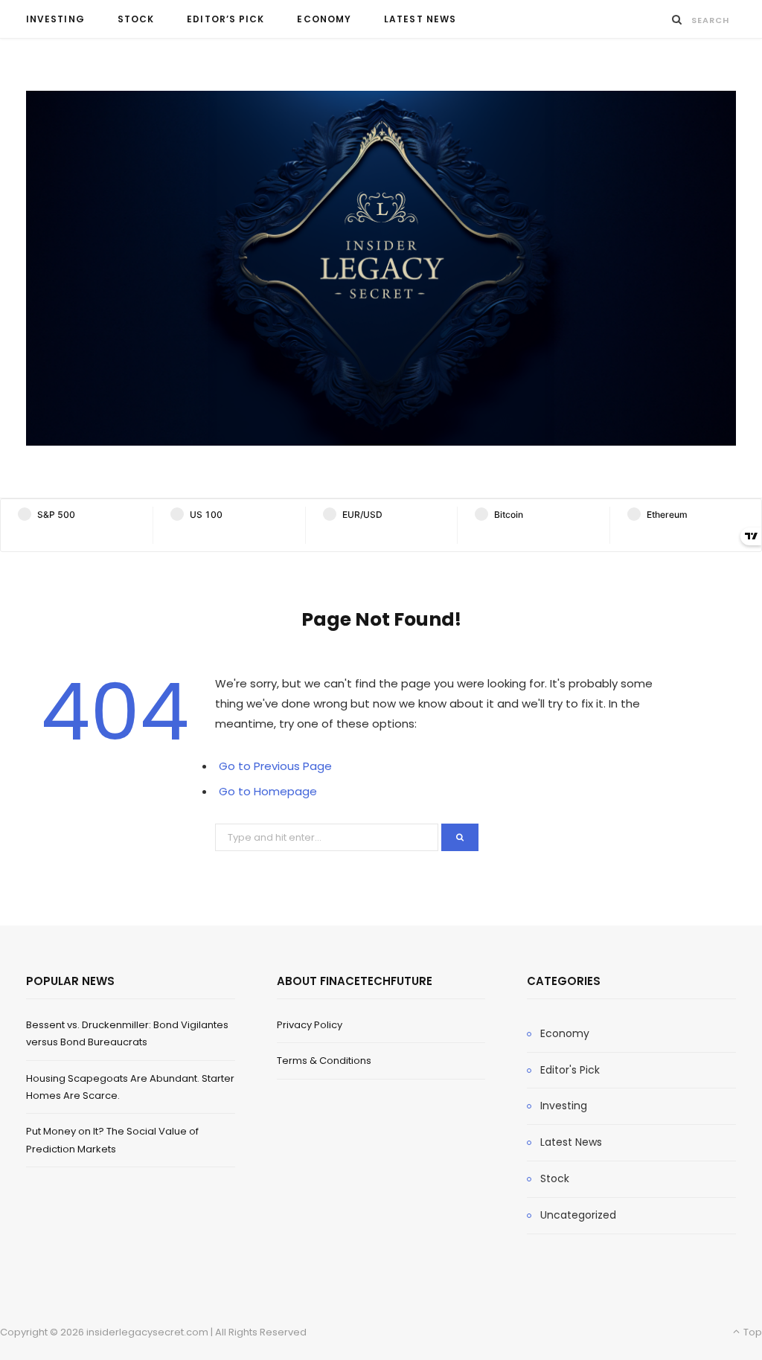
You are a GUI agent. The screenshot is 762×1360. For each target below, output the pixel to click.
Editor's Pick (570, 1069)
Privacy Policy (309, 1025)
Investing (55, 19)
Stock (136, 19)
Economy (324, 19)
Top (751, 1332)
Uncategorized (578, 1214)
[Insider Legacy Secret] (381, 268)
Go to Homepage (268, 791)
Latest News (420, 19)
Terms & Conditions (324, 1060)
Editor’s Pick (225, 19)
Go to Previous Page (275, 766)
